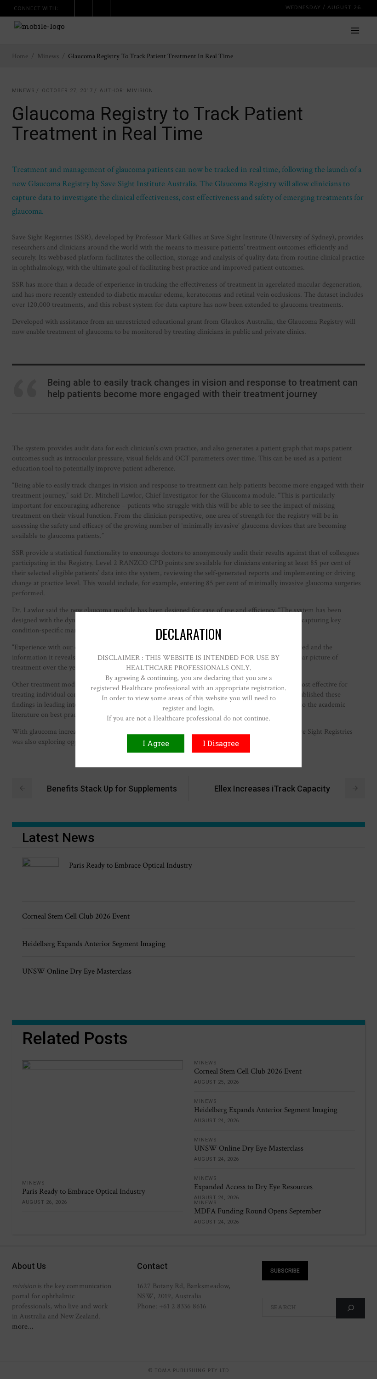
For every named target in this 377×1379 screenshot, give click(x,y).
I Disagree (221, 743)
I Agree (156, 743)
